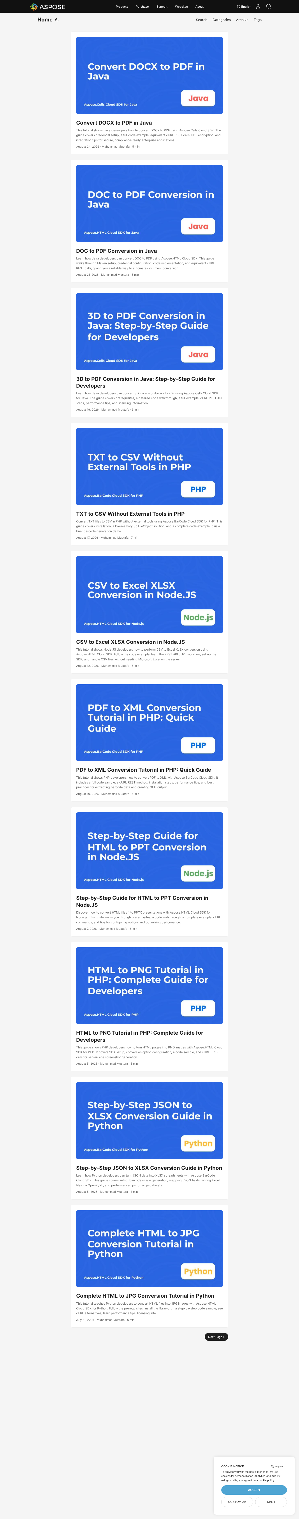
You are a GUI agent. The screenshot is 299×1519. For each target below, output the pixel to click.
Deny (271, 1501)
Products (122, 6)
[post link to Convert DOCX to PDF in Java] (149, 93)
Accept (254, 1490)
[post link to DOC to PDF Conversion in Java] (149, 221)
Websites (181, 6)
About (199, 6)
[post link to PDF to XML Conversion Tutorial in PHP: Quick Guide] (149, 740)
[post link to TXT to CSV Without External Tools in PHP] (149, 484)
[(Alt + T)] (57, 19)
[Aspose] (48, 6)
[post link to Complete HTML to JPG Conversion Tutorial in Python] (149, 1266)
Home (45, 19)
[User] (257, 6)
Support (162, 6)
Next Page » (216, 1337)
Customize (237, 1501)
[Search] (268, 6)
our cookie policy (264, 1480)
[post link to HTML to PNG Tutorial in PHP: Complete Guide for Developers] (149, 1006)
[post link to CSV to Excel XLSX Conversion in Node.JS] (149, 612)
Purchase (142, 6)
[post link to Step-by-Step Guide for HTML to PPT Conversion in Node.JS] (149, 871)
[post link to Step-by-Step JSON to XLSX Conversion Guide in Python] (149, 1138)
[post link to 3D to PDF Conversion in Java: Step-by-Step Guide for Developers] (149, 352)
